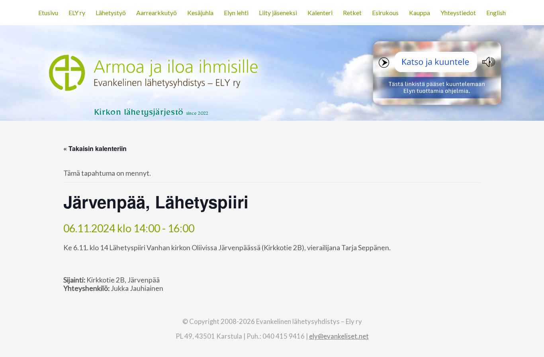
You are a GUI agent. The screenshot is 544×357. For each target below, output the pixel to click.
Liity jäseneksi (278, 12)
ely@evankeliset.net (339, 336)
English (496, 12)
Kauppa (419, 12)
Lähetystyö (111, 12)
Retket (352, 12)
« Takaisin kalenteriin (95, 148)
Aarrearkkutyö (156, 12)
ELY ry (76, 12)
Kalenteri (320, 12)
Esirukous (385, 12)
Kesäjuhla (200, 12)
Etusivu (48, 12)
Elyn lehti (236, 12)
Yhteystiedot (458, 12)
